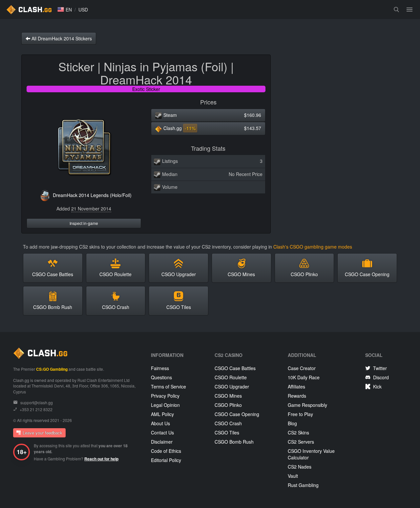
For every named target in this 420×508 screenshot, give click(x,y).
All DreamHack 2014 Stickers (61, 38)
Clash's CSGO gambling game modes (312, 246)
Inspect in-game (84, 223)
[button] (64, 9)
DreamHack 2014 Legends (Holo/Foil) (92, 195)
